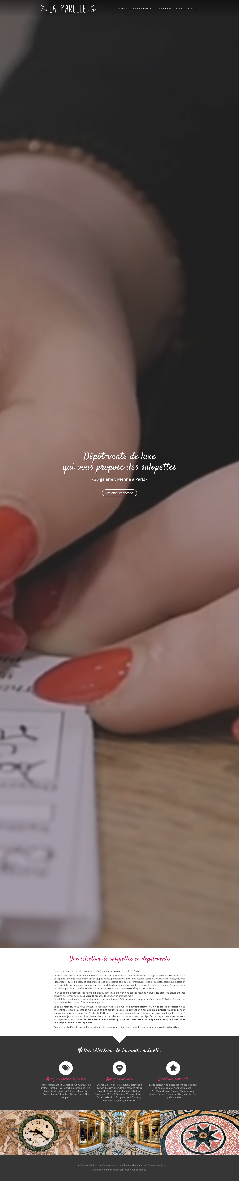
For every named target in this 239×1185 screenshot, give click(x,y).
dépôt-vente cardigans (155, 1165)
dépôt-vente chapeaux (130, 1165)
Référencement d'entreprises (108, 1169)
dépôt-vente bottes (87, 1165)
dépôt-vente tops (108, 1165)
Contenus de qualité (135, 1169)
